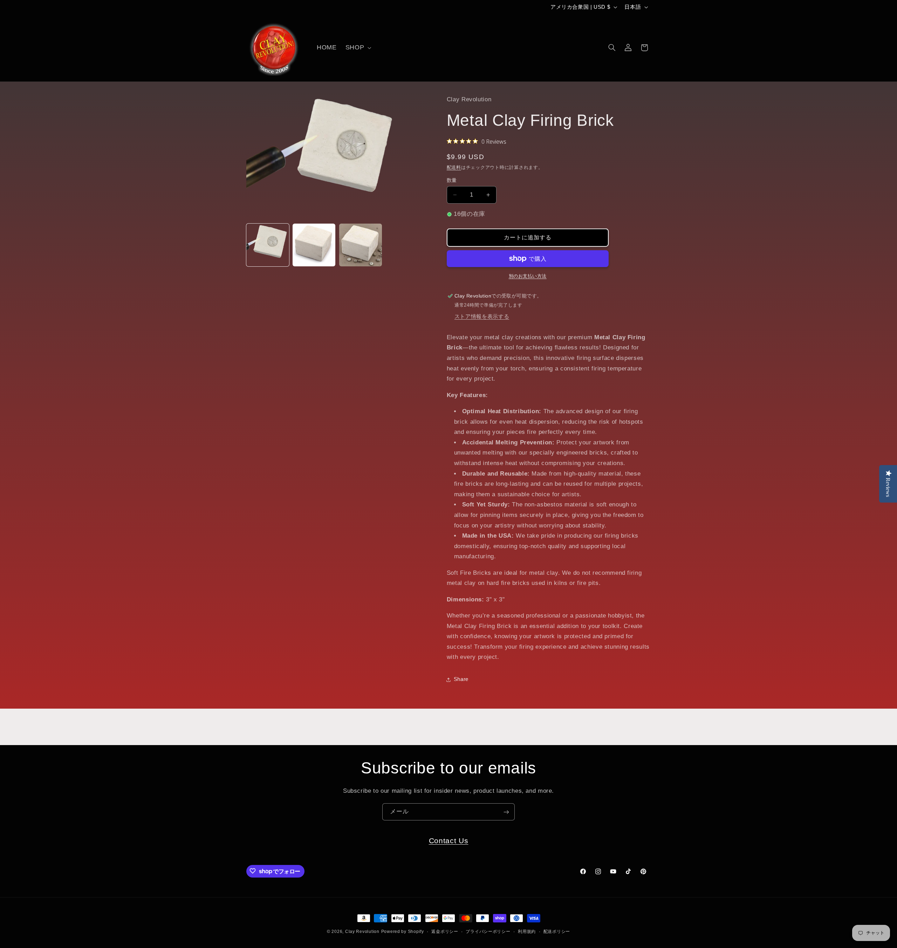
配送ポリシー (556, 931)
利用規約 (527, 931)
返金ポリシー (444, 931)
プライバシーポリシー (488, 931)
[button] (357, 47)
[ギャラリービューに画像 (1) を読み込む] (267, 245)
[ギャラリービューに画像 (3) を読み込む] (360, 245)
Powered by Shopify (402, 931)
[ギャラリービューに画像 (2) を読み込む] (314, 245)
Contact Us (448, 841)
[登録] (506, 811)
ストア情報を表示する (481, 316)
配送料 (454, 167)
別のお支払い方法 (528, 276)
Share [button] (461, 679)
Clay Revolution (362, 931)
